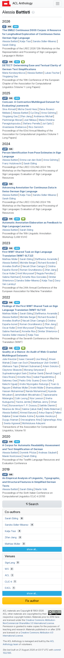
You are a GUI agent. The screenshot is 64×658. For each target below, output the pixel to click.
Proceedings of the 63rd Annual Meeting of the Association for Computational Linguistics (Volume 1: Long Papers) (30, 134)
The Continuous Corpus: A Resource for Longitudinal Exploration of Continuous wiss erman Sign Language (31, 34)
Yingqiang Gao (10, 76)
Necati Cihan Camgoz (34, 266)
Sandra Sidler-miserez (14, 334)
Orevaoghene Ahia (30, 419)
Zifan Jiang (26, 116)
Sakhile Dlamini (47, 405)
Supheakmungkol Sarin (14, 373)
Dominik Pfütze (28, 452)
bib (9, 26)
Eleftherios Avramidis (46, 259)
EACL (8, 587)
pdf (5, 62)
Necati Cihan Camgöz (34, 320)
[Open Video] (23, 218)
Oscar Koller (8, 273)
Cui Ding (34, 112)
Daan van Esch (20, 362)
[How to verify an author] (33, 12)
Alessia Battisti (10, 41)
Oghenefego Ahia (52, 419)
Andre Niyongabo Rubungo (34, 384)
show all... (32, 549)
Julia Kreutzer (9, 359)
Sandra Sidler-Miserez (44, 41)
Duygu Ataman (10, 419)
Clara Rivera (8, 376)
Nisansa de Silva (11, 409)
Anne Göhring (48, 112)
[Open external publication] (4, 26)
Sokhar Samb (36, 373)
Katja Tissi (25, 41)
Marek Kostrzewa (11, 456)
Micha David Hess (27, 109)
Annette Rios (29, 331)
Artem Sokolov (51, 366)
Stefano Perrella (31, 123)
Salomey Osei (9, 380)
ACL (7, 575)
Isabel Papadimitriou (44, 376)
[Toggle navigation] (57, 4)
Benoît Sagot (52, 373)
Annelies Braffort (11, 266)
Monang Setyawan (34, 369)
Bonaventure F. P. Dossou (23, 405)
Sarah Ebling (9, 44)
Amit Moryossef (25, 273)
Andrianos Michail (43, 116)
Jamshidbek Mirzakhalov (28, 394)
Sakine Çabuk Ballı (32, 409)
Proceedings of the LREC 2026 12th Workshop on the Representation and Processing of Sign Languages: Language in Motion (31, 52)
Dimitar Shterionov (48, 331)
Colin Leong (21, 398)
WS (7, 568)
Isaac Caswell (26, 359)
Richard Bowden (47, 262)
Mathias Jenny (40, 401)
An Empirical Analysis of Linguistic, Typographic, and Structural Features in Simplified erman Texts (31, 482)
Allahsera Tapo (10, 366)
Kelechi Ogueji (9, 384)
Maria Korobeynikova (13, 72)
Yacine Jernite (23, 401)
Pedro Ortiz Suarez (29, 380)
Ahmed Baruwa (28, 412)
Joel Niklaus (30, 119)
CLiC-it (8, 581)
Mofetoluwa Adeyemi (33, 423)
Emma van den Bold (30, 159)
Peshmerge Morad (12, 119)
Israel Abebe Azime (23, 416)
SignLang (10, 562)
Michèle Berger (28, 262)
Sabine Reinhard (11, 276)
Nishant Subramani (30, 366)
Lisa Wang (41, 359)
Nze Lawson (36, 398)
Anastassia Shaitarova (14, 127)
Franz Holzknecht (11, 163)
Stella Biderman (51, 409)
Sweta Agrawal (12, 423)
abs (15, 26)
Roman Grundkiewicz (31, 269)
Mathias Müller (10, 259)
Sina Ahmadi (9, 109)
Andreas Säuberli (47, 452)
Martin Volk (41, 489)
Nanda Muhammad (36, 391)
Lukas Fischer (52, 72)
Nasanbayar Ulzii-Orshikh (43, 362)
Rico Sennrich (35, 127)
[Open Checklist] (23, 61)
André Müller (37, 387)
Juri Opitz (47, 123)
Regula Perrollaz (45, 273)
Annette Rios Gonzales (34, 276)
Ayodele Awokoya (46, 416)
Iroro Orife (47, 380)
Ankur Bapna (45, 412)
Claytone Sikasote (12, 369)
